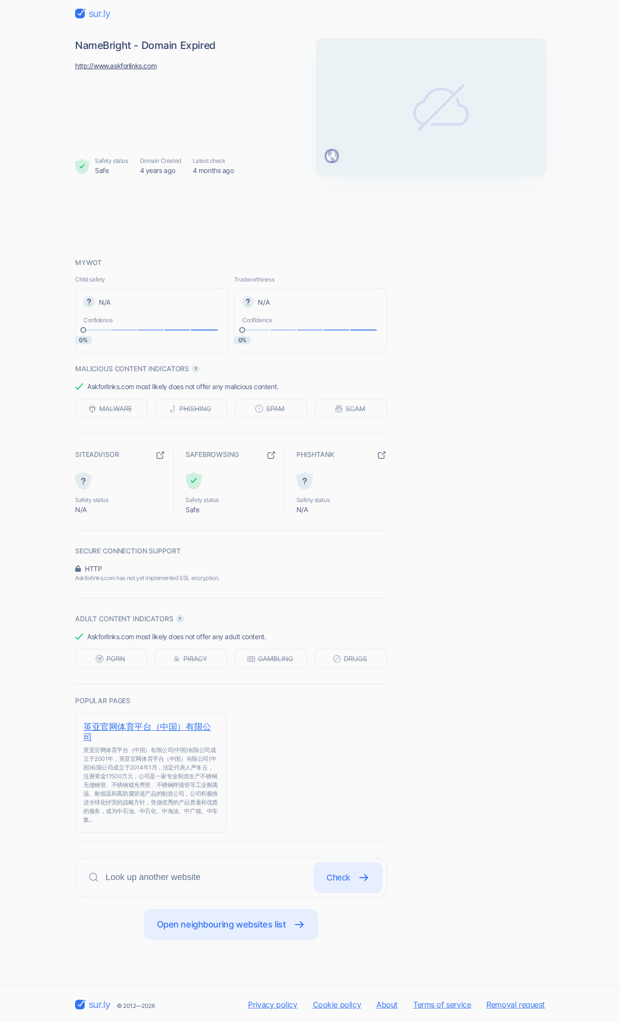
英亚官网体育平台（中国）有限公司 (147, 732)
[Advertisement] (310, 216)
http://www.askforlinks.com (115, 66)
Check (338, 877)
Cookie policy (337, 1004)
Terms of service (442, 1004)
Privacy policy (272, 1004)
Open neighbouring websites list (221, 924)
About (387, 1004)
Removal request (515, 1004)
